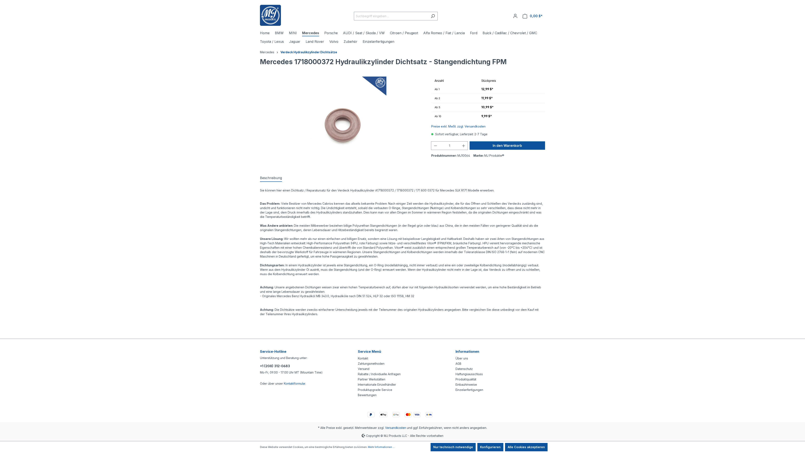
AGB (458, 363)
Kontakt (363, 358)
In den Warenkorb (507, 145)
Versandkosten (395, 428)
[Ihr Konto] (515, 16)
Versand (363, 369)
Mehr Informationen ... (381, 447)
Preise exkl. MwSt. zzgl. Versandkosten (458, 126)
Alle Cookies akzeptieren (526, 447)
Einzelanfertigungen (469, 390)
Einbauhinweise (466, 384)
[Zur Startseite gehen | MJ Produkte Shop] (270, 15)
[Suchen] (433, 16)
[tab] (271, 178)
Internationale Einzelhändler (377, 384)
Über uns (462, 358)
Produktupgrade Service (375, 390)
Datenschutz (464, 369)
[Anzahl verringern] (435, 145)
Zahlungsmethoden (371, 363)
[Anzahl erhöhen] (463, 145)
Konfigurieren (490, 447)
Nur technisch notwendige (453, 447)
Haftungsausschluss (469, 374)
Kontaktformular (294, 383)
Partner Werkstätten (371, 379)
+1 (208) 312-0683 (275, 366)
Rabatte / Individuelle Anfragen (379, 374)
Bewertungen (367, 395)
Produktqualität (466, 379)
